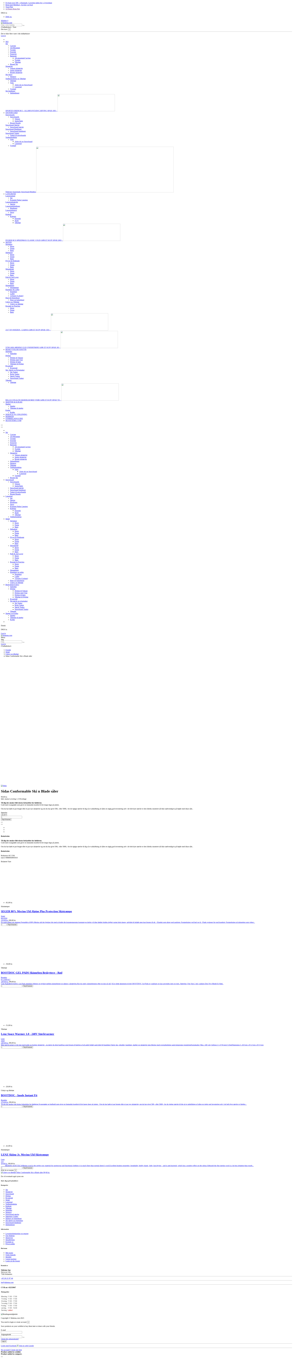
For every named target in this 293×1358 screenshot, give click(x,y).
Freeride (13, 52)
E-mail (3, 1330)
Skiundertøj (9, 269)
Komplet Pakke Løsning (19, 200)
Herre (12, 246)
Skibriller (8, 352)
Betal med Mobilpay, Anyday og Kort (19, 5)
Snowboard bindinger (18, 131)
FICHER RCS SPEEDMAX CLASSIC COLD (34, 240)
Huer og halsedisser (17, 300)
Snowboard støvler (17, 127)
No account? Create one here (11, 1350)
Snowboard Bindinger (13, 129)
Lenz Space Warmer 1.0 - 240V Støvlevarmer (27, 1033)
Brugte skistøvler (16, 72)
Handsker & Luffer (12, 290)
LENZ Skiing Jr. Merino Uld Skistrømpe (25, 1154)
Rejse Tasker (14, 374)
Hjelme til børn (15, 362)
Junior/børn (19, 121)
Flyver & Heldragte (12, 261)
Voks (12, 83)
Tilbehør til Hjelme (17, 364)
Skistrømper (9, 285)
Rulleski (8, 214)
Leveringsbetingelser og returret (16, 1234)
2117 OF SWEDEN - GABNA (28, 330)
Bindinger (13, 208)
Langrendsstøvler (11, 202)
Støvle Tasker (15, 376)
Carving (13, 46)
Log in (3, 633)
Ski (6, 44)
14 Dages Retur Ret (12, 9)
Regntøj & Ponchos (17, 562)
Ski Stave (8, 75)
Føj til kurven (6, 819)
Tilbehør (18, 62)
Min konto (9, 1253)
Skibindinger (14, 93)
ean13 (3, 858)
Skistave (13, 77)
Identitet (8, 1257)
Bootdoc (4, 978)
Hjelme (8, 356)
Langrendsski (10, 196)
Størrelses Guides (11, 1216)
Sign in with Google (26, 1346)
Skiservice (9, 1238)
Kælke (7, 410)
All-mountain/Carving (23, 58)
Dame (12, 248)
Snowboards (10, 115)
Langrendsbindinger (12, 206)
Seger (3, 916)
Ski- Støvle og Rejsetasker (14, 370)
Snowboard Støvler (12, 125)
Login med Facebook (9, 1346)
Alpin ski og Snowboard (23, 85)
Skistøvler (9, 66)
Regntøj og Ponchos (12, 306)
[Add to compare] (2, 824)
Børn (12, 251)
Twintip (13, 50)
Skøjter (8, 404)
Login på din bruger (12, 1261)
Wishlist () (4, 21)
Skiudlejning (10, 1240)
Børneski (13, 56)
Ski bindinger (10, 91)
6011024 (4, 918)
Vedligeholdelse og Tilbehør (15, 79)
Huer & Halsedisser (12, 298)
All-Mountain (15, 48)
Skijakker (8, 244)
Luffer (12, 294)
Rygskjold (9, 366)
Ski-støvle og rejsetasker (19, 601)
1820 (3, 1041)
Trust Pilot (9, 7)
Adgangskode (6, 1334)
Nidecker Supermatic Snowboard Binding (20, 192)
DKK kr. (8, 17)
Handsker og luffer (17, 572)
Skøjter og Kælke (11, 613)
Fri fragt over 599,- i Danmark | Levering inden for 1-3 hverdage (28, 3)
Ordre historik (10, 1255)
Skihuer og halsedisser (13, 1219)
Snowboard (9, 480)
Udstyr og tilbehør (16, 304)
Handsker (13, 292)
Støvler (12, 204)
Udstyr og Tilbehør (12, 302)
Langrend (18, 87)
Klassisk (18, 219)
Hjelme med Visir (16, 360)
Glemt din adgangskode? (10, 1339)
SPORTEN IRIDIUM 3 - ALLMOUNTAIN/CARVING (31, 111)
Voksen (17, 119)
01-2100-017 (5, 980)
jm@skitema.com (7, 1282)
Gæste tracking (10, 1259)
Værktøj (13, 89)
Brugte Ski (14, 64)
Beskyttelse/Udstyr (12, 585)
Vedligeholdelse (11, 137)
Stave (12, 212)
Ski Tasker (14, 372)
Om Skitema (10, 1236)
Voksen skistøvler (16, 68)
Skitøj (7, 519)
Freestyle (13, 54)
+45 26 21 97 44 (7, 1278)
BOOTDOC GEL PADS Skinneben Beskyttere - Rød (31, 972)
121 (2, 1161)
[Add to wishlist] (2, 822)
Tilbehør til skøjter (16, 408)
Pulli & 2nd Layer (12, 277)
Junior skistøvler (16, 70)
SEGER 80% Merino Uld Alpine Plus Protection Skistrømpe (36, 911)
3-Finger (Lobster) (16, 296)
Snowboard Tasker (12, 133)
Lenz (3, 1039)
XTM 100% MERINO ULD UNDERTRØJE (33, 347)
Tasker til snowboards (18, 135)
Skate (17, 221)
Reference (5, 856)
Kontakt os (9, 1242)
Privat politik (10, 1244)
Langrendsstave (11, 210)
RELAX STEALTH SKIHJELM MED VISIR (33, 400)
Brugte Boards (15, 123)
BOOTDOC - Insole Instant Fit (19, 1095)
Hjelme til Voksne (16, 358)
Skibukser (9, 253)
